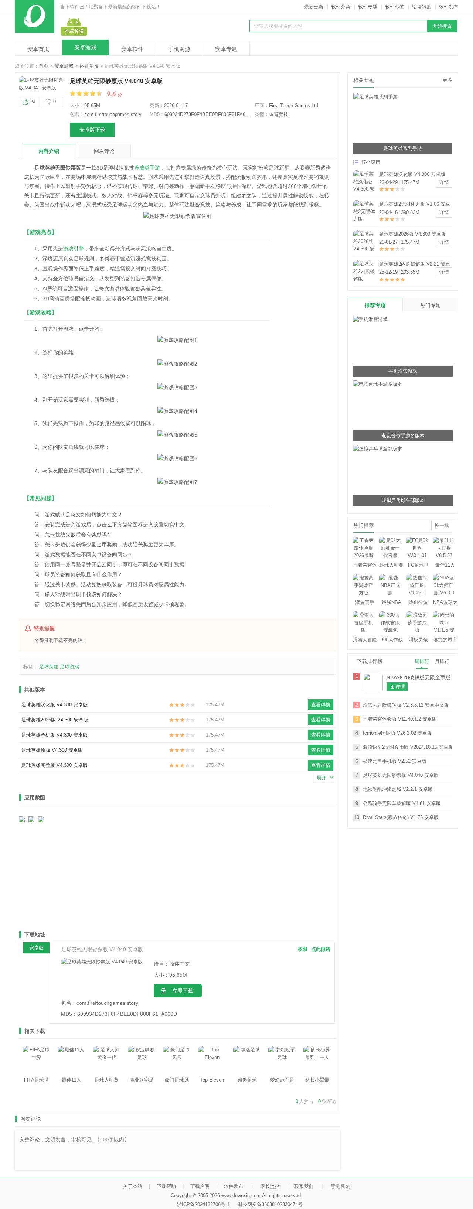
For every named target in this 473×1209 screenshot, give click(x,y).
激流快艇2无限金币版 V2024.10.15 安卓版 (407, 747)
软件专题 (367, 7)
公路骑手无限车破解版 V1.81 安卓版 (402, 803)
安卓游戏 (85, 47)
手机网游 (179, 49)
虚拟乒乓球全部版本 (403, 500)
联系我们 (303, 1186)
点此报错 (320, 949)
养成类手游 (147, 168)
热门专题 (430, 305)
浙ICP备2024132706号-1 (203, 1204)
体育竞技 (89, 66)
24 (32, 102)
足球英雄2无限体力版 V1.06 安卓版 (414, 204)
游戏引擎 (73, 249)
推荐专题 (375, 305)
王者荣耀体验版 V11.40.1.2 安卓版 (400, 719)
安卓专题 (226, 49)
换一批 (442, 525)
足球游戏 (69, 666)
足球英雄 (48, 666)
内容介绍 (48, 151)
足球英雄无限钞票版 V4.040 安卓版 (401, 775)
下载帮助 (166, 1186)
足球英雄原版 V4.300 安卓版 (52, 750)
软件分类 (340, 7)
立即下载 (182, 991)
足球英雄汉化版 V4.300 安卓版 (54, 704)
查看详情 (320, 704)
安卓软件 (132, 49)
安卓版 (36, 947)
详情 (444, 182)
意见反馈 (340, 1186)
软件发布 (448, 7)
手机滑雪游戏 (402, 371)
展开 (321, 778)
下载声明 (200, 1186)
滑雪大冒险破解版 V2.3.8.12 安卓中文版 (406, 705)
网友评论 (104, 151)
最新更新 (313, 7)
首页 (43, 66)
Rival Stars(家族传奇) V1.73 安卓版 (401, 817)
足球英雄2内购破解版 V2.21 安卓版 (414, 264)
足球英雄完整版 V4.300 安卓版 (54, 765)
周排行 (422, 661)
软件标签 (394, 7)
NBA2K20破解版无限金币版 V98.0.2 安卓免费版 (419, 677)
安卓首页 (38, 49)
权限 (302, 949)
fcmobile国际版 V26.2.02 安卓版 (397, 733)
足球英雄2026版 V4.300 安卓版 (54, 720)
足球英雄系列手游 (403, 148)
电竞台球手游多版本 (403, 435)
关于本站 (132, 1186)
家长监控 (270, 1186)
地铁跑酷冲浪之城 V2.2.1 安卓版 (398, 789)
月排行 (442, 661)
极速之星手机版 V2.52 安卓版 (394, 761)
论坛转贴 (421, 7)
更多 (447, 80)
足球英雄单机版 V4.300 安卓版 (54, 735)
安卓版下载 (92, 130)
